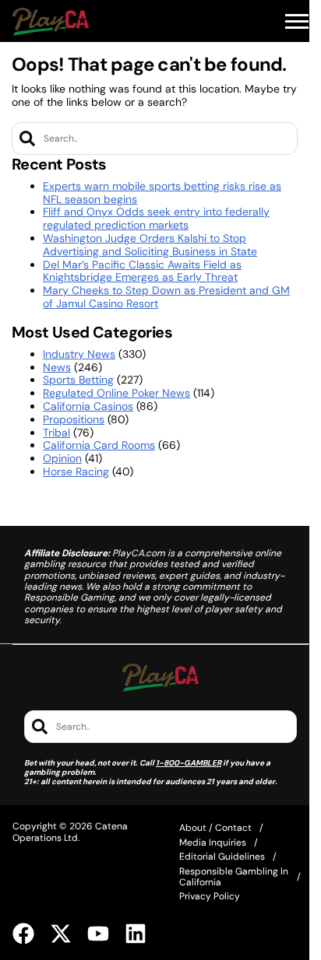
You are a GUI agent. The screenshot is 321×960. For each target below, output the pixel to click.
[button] (296, 21)
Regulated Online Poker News (116, 393)
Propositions (73, 419)
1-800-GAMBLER (188, 763)
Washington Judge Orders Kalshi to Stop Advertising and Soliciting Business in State (150, 244)
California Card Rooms (99, 445)
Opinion (62, 458)
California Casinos (88, 406)
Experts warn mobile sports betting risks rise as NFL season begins (162, 192)
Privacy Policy (209, 896)
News (57, 367)
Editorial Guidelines (222, 856)
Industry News (79, 354)
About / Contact (215, 828)
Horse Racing (76, 471)
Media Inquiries (212, 842)
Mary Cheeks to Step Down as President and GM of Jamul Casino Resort (166, 296)
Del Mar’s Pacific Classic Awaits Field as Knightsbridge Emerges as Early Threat (142, 271)
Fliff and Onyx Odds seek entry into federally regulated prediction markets (156, 218)
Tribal (56, 433)
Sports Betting (78, 380)
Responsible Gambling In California (233, 876)
